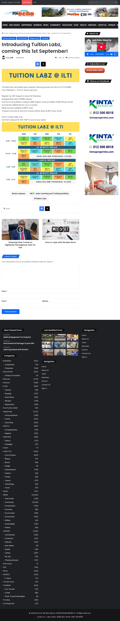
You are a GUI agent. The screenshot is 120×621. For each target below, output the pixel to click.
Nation (5, 491)
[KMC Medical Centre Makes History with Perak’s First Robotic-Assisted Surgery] (60, 345)
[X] (43, 64)
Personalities (10, 524)
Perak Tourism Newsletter (15, 596)
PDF (4, 567)
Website (45, 301)
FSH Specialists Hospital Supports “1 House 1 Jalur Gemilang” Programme (60, 2)
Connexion (9, 538)
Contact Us (46, 385)
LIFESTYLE (102, 25)
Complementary (11, 430)
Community (9, 502)
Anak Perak (9, 499)
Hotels (7, 593)
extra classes (19, 193)
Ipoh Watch (9, 546)
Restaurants (9, 404)
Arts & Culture (10, 455)
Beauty (7, 459)
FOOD (76, 25)
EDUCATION (67, 25)
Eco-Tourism (10, 589)
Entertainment (10, 470)
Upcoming (9, 422)
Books (7, 462)
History (8, 441)
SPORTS (6, 574)
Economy (8, 509)
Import (5, 448)
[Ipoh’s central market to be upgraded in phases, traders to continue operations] (72, 352)
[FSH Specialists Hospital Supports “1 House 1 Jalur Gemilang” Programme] (47, 345)
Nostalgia (8, 444)
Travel (7, 488)
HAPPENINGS (26, 25)
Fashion (8, 473)
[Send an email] (12, 58)
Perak (5, 571)
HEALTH (83, 25)
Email (4, 301)
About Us (45, 370)
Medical (8, 433)
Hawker (8, 390)
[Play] (88, 54)
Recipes (8, 401)
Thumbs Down (8, 582)
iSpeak (7, 549)
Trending (45, 38)
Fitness (7, 477)
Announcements (25, 33)
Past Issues (14, 25)
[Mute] (111, 54)
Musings (8, 393)
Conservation (10, 506)
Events (7, 419)
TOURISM (7, 585)
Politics (7, 527)
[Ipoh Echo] (20, 13)
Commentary (10, 535)
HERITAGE (92, 25)
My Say (8, 556)
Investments (9, 365)
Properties (9, 368)
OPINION (111, 25)
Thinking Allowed (11, 560)
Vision (44, 374)
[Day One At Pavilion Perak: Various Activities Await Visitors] (72, 337)
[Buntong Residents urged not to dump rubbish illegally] (47, 337)
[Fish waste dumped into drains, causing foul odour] (72, 345)
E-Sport (8, 578)
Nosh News (9, 397)
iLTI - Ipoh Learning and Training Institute (50, 193)
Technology (9, 484)
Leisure (7, 480)
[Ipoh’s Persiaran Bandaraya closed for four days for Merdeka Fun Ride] (47, 352)
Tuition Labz (40, 198)
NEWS (45, 25)
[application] (101, 47)
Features (6, 383)
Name (4, 291)
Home (5, 25)
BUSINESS (38, 25)
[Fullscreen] (115, 54)
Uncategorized (8, 603)
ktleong (8, 58)
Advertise (45, 377)
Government (10, 517)
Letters (7, 553)
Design (7, 466)
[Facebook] (37, 64)
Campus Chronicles (12, 375)
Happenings (13, 33)
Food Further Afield (10, 408)
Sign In (44, 388)
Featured (6, 379)
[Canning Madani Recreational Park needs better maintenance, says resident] (60, 337)
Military (8, 520)
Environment (10, 513)
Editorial (8, 542)
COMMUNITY (55, 25)
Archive (44, 381)
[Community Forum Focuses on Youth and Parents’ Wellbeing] (60, 352)
